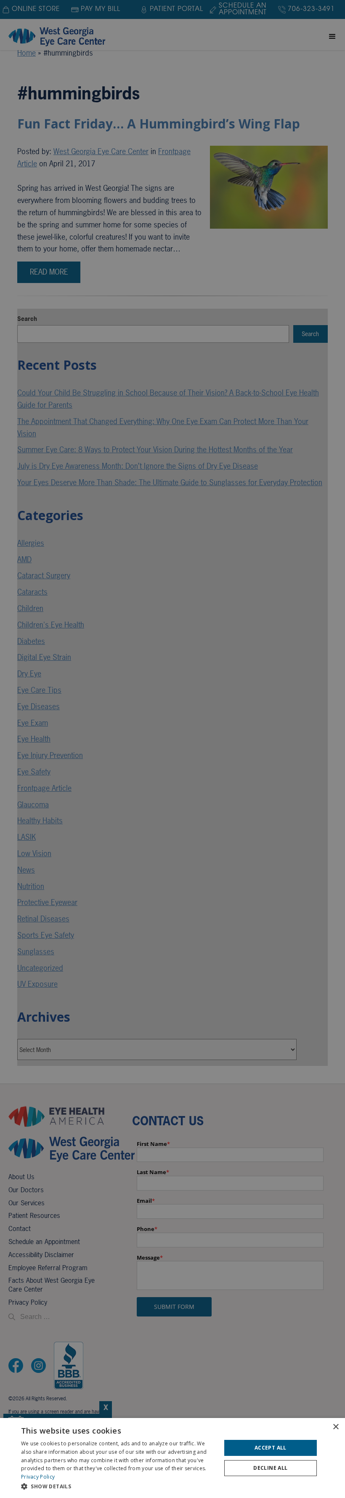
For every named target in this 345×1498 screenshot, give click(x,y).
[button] (118, 1486)
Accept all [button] (271, 1447)
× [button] (335, 1427)
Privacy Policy (38, 1476)
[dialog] (172, 1458)
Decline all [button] (270, 1467)
